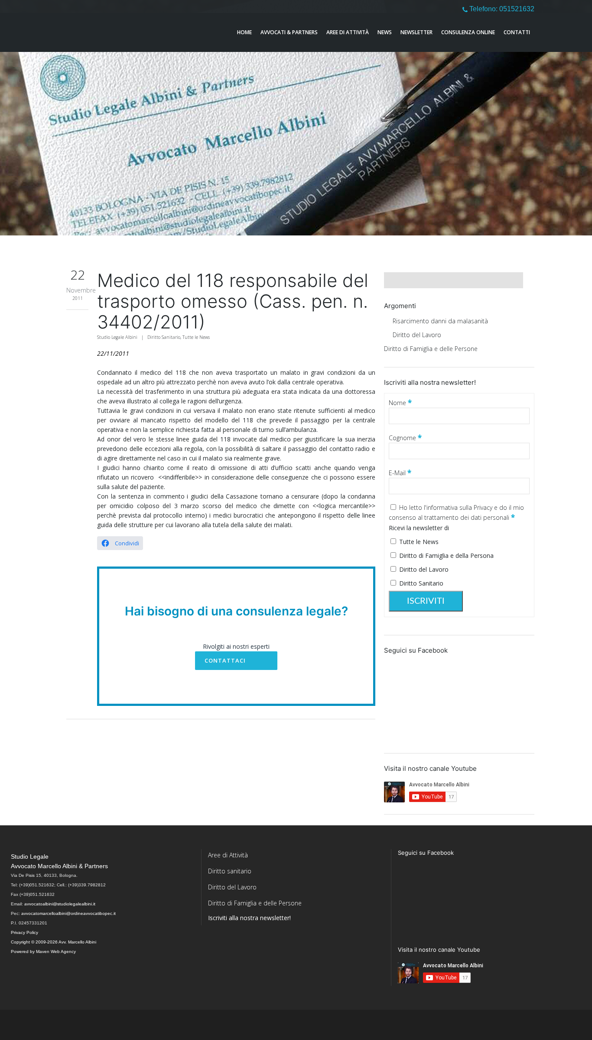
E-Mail (400, 473)
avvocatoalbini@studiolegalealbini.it (59, 904)
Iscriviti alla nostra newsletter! (249, 918)
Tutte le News (196, 337)
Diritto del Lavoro (417, 335)
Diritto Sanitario (163, 337)
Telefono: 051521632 (501, 9)
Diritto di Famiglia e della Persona (445, 555)
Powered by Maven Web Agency (43, 951)
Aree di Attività (228, 855)
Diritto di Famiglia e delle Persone (431, 349)
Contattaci (225, 660)
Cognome (405, 438)
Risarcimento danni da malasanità (440, 321)
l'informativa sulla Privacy (459, 507)
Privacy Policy (24, 932)
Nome (400, 403)
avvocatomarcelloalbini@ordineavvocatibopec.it (68, 913)
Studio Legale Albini (117, 337)
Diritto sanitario (229, 871)
